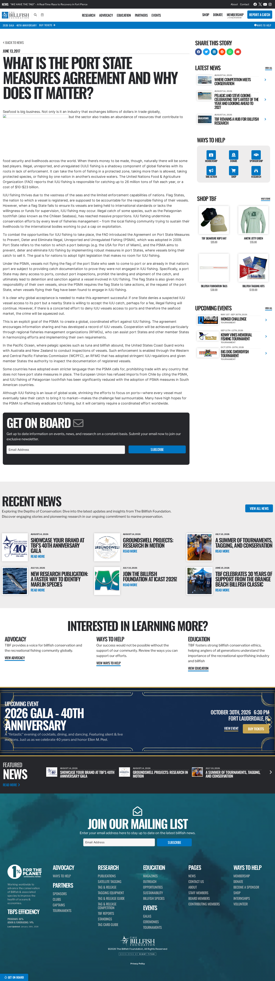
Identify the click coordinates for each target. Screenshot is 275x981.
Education (124, 15)
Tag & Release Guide (111, 898)
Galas (147, 916)
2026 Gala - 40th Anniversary (19, 25)
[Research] (256, 170)
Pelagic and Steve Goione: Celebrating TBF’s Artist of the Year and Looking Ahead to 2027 (236, 101)
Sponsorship (256, 161)
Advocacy (106, 15)
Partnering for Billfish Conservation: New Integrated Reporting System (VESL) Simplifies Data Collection (70, 4)
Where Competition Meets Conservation (232, 81)
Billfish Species (154, 898)
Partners (141, 15)
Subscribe (157, 449)
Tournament (228, 322)
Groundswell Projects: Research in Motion (148, 542)
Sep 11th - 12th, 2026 (232, 330)
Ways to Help (110, 639)
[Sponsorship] (256, 155)
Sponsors (60, 893)
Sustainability (153, 892)
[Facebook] (255, 4)
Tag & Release (107, 887)
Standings (105, 918)
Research (88, 15)
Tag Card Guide (108, 924)
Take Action (211, 176)
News (5, 4)
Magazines (150, 875)
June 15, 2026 (222, 568)
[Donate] (233, 155)
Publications (107, 875)
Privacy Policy (137, 963)
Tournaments (62, 910)
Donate (218, 14)
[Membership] (211, 155)
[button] (198, 51)
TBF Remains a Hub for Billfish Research (236, 121)
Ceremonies (151, 921)
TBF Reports (106, 913)
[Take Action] (211, 170)
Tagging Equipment (111, 892)
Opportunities (153, 887)
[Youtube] (265, 4)
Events (156, 15)
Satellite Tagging (109, 881)
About (234, 4)
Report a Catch (259, 14)
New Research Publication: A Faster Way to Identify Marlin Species (59, 579)
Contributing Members (204, 903)
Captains (59, 904)
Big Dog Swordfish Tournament (235, 353)
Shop (205, 14)
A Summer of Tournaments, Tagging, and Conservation (243, 542)
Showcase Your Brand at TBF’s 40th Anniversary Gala (57, 545)
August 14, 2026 (223, 75)
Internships (241, 898)
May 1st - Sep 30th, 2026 (234, 314)
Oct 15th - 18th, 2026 (232, 347)
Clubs (57, 899)
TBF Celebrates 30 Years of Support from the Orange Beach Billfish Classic (243, 579)
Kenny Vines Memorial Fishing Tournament (236, 336)
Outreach (149, 881)
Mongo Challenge (233, 319)
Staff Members (198, 892)
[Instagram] (270, 4)
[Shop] (233, 170)
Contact (244, 4)
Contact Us (196, 881)
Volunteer (240, 903)
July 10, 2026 (222, 534)
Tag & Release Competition (107, 905)
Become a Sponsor (246, 887)
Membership (235, 14)
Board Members (199, 898)
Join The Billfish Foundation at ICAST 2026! (150, 576)
